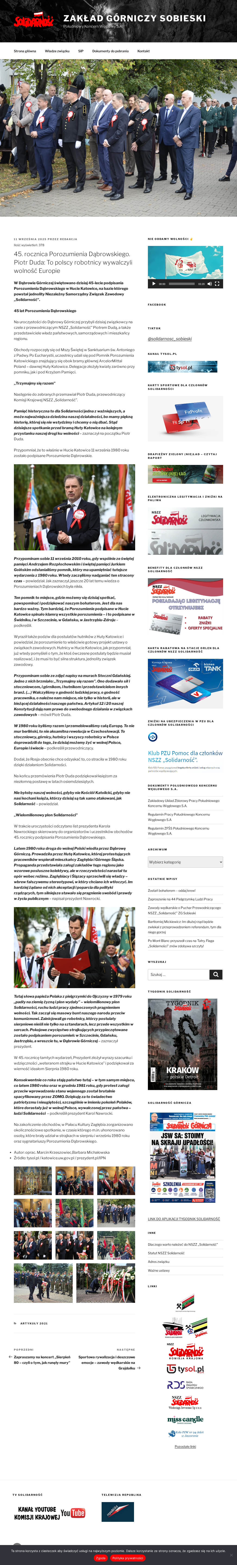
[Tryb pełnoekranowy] (217, 283)
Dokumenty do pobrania (110, 51)
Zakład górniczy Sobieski (134, 18)
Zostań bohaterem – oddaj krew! (171, 890)
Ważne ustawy (159, 1270)
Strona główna (25, 51)
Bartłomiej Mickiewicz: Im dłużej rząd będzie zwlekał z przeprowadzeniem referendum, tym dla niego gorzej (184, 927)
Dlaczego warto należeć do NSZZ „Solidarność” (183, 1244)
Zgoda (100, 1558)
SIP (81, 51)
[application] (185, 267)
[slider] (182, 284)
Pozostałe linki (185, 1446)
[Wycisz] (209, 283)
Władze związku (57, 51)
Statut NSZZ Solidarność (166, 1253)
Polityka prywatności (127, 1558)
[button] (185, 267)
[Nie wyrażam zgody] (231, 1555)
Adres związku (158, 1262)
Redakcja (69, 239)
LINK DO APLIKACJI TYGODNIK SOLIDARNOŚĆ (184, 1219)
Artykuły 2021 (34, 1323)
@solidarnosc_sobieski (170, 338)
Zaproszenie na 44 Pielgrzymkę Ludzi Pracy (180, 899)
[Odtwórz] (154, 283)
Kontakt (143, 51)
